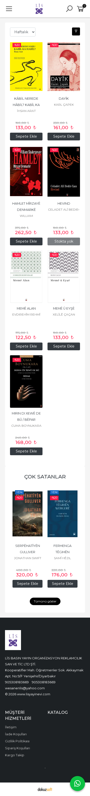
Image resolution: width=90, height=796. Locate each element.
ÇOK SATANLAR (45, 476)
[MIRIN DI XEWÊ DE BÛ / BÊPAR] (26, 381)
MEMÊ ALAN (26, 308)
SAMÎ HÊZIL (62, 558)
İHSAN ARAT (26, 111)
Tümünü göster (45, 601)
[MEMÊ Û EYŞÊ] (64, 276)
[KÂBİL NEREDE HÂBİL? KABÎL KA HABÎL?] (26, 66)
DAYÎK (64, 98)
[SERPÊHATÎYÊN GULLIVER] (27, 514)
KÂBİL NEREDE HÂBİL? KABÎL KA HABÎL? (26, 105)
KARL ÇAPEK (64, 104)
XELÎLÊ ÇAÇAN (64, 314)
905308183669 (17, 682)
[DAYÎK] (64, 66)
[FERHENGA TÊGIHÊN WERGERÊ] (63, 514)
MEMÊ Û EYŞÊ (63, 308)
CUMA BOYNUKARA (26, 425)
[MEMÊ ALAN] (26, 276)
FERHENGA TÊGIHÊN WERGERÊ (63, 552)
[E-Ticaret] (45, 789)
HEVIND (64, 203)
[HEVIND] (64, 171)
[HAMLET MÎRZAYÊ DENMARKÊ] (26, 171)
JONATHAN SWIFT (27, 558)
